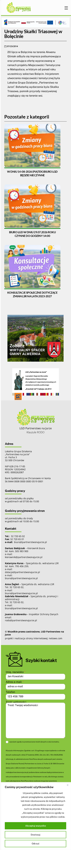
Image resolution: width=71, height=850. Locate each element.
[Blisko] (68, 785)
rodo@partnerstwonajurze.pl (21, 620)
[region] (35, 816)
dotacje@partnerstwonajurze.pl (22, 572)
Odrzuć (35, 843)
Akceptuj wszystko (35, 825)
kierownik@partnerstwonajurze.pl (23, 557)
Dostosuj (35, 834)
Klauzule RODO (35, 432)
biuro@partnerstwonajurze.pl (21, 578)
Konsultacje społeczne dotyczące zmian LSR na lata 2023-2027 (32, 294)
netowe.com (55, 638)
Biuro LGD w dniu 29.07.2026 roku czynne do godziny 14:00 (32, 234)
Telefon (10, 692)
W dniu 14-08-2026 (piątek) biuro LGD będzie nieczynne (32, 173)
